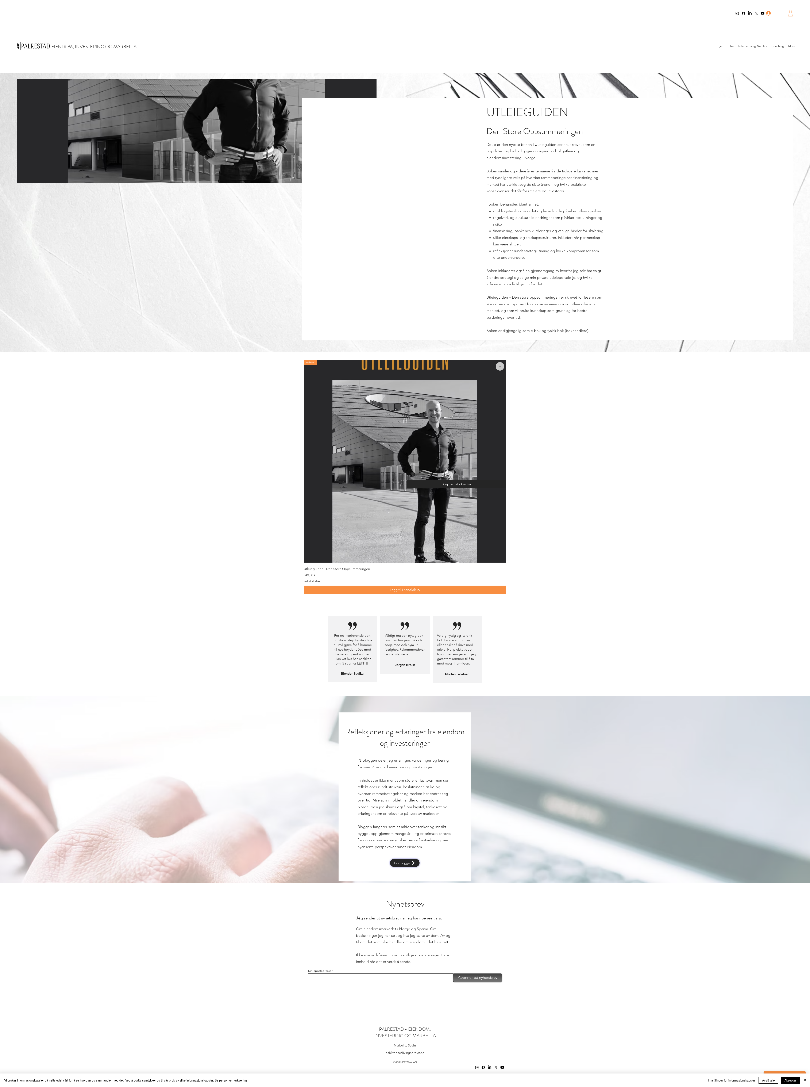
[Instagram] (737, 13)
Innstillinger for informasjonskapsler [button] (731, 1080)
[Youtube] (762, 13)
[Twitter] (756, 13)
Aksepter (790, 1080)
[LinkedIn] (750, 13)
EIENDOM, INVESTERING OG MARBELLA (93, 46)
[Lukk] (804, 1080)
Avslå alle (768, 1080)
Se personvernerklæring (231, 1080)
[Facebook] (743, 13)
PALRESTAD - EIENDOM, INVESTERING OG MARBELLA (405, 1032)
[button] (790, 13)
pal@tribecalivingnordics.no (405, 1053)
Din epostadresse (319, 970)
